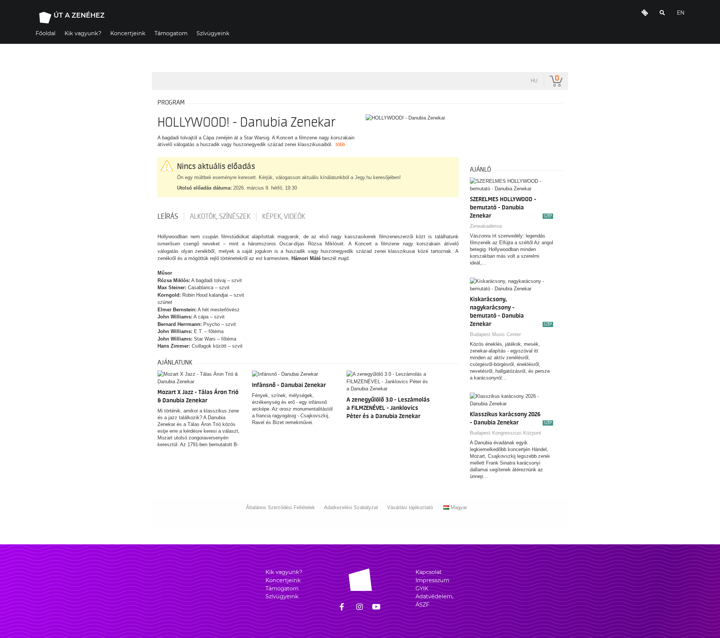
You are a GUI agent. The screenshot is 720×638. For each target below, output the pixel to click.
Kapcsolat (429, 572)
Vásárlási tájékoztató (410, 507)
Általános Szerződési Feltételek (280, 507)
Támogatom (282, 588)
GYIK (422, 588)
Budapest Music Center (495, 334)
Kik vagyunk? (284, 572)
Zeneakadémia (486, 226)
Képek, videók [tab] (283, 216)
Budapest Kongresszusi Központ (505, 433)
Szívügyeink (282, 596)
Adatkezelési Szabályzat (351, 507)
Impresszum (432, 580)
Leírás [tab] (168, 216)
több (340, 144)
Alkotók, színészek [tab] (220, 216)
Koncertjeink (283, 580)
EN (680, 12)
